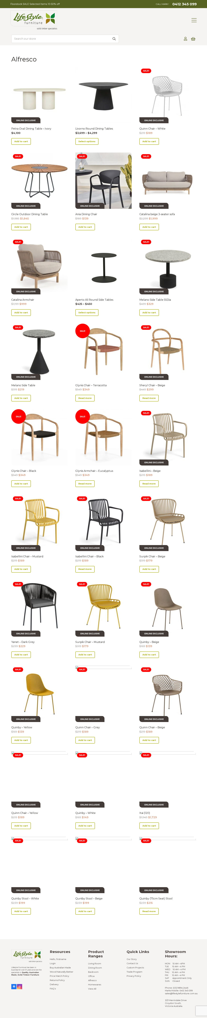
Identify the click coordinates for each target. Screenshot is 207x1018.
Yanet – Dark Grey (23, 642)
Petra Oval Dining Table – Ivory (31, 128)
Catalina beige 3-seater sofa (157, 214)
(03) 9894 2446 (180, 988)
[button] (194, 20)
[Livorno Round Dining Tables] (103, 95)
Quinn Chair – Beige (152, 727)
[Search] (114, 39)
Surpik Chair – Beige (152, 556)
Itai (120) (144, 813)
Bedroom (93, 972)
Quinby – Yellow (21, 727)
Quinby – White (85, 813)
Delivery (54, 984)
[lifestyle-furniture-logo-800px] (33, 20)
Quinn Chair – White (152, 128)
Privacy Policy (134, 976)
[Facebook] (13, 986)
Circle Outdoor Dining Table (29, 214)
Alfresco (92, 980)
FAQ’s (53, 988)
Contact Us (132, 963)
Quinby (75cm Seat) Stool (156, 898)
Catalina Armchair (22, 299)
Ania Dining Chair (86, 214)
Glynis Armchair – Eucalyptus (94, 470)
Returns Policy (57, 980)
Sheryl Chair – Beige (152, 385)
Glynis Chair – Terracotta (91, 385)
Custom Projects (135, 967)
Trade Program (134, 972)
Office (91, 976)
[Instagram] (19, 986)
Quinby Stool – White (25, 898)
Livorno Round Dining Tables (94, 128)
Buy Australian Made (60, 967)
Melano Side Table (23, 385)
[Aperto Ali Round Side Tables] (103, 266)
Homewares (94, 984)
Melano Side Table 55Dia (155, 299)
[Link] (185, 38)
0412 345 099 (186, 990)
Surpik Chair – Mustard (90, 642)
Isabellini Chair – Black (89, 556)
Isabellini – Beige (150, 470)
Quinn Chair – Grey (87, 727)
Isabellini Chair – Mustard (27, 556)
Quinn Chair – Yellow (24, 813)
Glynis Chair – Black (23, 470)
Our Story (132, 959)
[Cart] (193, 39)
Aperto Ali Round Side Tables (94, 299)
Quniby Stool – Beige (89, 898)
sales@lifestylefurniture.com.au (181, 993)
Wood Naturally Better (61, 972)
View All (92, 989)
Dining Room (95, 968)
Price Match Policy (59, 976)
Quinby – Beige (149, 642)
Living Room (94, 963)
